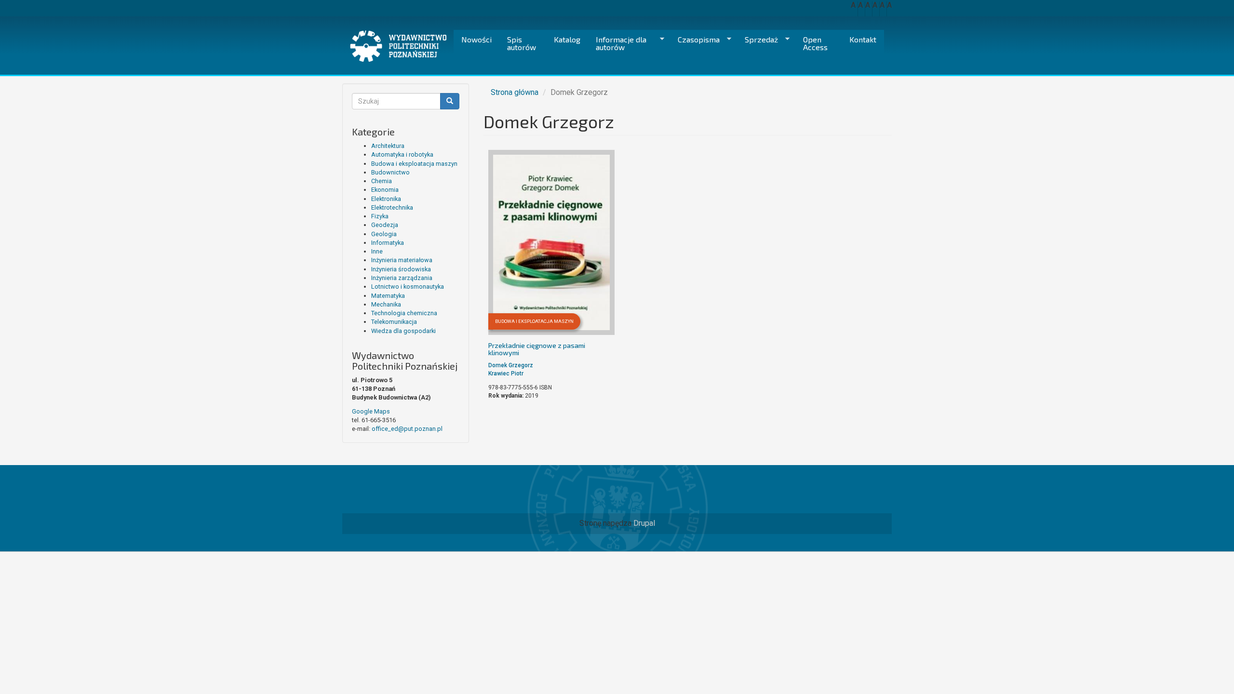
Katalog (567, 39)
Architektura (387, 145)
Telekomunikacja (394, 321)
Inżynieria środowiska (401, 269)
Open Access (815, 43)
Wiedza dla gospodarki (403, 330)
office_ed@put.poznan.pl (407, 428)
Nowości (476, 39)
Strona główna (514, 92)
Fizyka (380, 216)
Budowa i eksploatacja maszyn (414, 163)
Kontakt (862, 39)
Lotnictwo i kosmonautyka (407, 286)
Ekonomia (385, 189)
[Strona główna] (402, 46)
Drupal (644, 523)
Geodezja (384, 224)
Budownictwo (390, 172)
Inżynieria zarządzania (401, 277)
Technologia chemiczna (404, 313)
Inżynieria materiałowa (401, 260)
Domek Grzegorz (510, 365)
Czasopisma (695, 39)
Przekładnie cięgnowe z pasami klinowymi (536, 349)
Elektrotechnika (392, 207)
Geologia (384, 234)
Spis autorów (521, 43)
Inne (377, 251)
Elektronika (386, 198)
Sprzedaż (757, 39)
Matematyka (388, 295)
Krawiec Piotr (505, 373)
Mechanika (386, 304)
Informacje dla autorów (617, 43)
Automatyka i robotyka (402, 154)
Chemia (381, 181)
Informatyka (387, 242)
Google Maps (371, 411)
